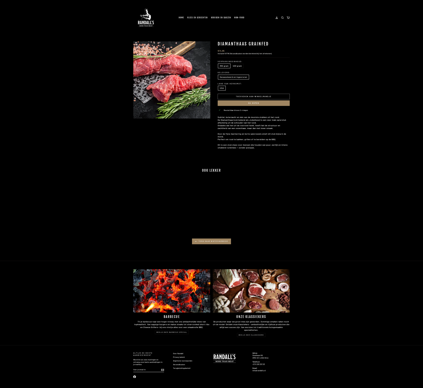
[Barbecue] (171, 291)
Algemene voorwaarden (182, 361)
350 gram (224, 66)
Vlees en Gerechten (197, 17)
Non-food (239, 17)
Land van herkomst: (230, 84)
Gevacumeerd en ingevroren (233, 77)
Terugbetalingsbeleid (181, 368)
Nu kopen (253, 103)
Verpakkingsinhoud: (230, 61)
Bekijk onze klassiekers (251, 335)
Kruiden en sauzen (221, 17)
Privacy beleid (179, 357)
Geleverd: (224, 72)
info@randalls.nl (259, 370)
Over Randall (178, 353)
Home (181, 17)
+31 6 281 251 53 (258, 364)
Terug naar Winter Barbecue (213, 241)
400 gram (237, 66)
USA (222, 88)
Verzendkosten (236, 53)
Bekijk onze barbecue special (172, 332)
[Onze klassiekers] (251, 291)
